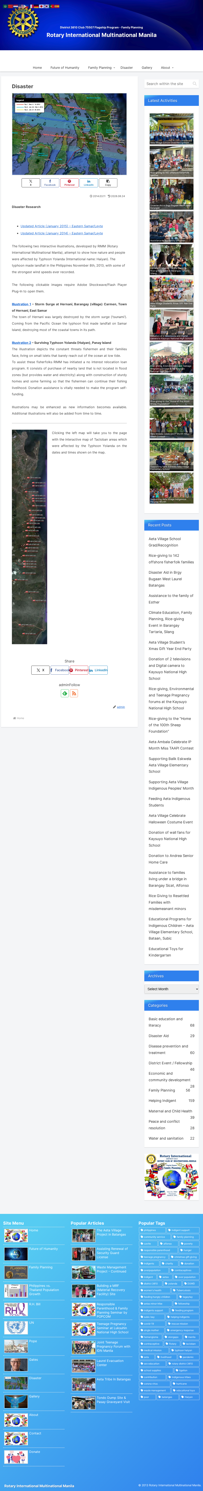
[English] (21, 6)
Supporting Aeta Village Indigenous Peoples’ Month (171, 785)
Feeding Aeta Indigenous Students (169, 802)
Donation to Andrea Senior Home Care (171, 859)
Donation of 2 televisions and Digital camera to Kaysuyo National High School (170, 668)
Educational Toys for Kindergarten (166, 952)
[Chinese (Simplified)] (10, 6)
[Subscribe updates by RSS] (74, 693)
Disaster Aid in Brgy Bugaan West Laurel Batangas (165, 578)
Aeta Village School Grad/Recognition (165, 542)
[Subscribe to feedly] (65, 693)
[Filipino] (26, 6)
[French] (31, 6)
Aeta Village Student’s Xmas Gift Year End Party (170, 645)
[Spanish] (57, 6)
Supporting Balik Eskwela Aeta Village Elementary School (170, 765)
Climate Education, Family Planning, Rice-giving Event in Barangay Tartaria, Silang (170, 622)
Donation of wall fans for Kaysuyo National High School (170, 838)
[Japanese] (41, 6)
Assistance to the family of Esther (171, 599)
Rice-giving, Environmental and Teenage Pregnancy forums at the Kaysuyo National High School (171, 698)
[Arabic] (5, 6)
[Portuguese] (52, 6)
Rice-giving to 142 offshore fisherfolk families (171, 558)
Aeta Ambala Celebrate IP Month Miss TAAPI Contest (171, 745)
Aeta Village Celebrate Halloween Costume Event (171, 818)
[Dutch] (15, 6)
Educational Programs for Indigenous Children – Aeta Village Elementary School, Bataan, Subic (171, 928)
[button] (108, 182)
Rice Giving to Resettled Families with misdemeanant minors (169, 902)
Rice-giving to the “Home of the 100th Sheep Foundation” (170, 725)
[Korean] (46, 6)
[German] (36, 6)
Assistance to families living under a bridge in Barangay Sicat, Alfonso (169, 879)
